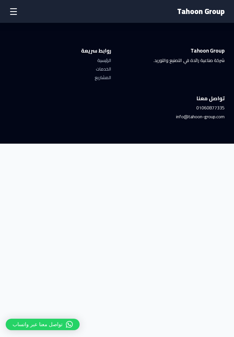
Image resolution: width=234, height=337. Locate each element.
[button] (43, 324)
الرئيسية (104, 60)
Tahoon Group (201, 11)
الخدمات (103, 69)
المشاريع (103, 77)
